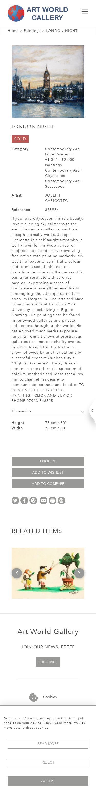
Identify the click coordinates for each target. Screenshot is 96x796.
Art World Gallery (48, 631)
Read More (48, 743)
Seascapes (54, 186)
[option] (50, 573)
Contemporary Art (62, 148)
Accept (48, 781)
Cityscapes (55, 175)
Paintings (32, 30)
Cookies (49, 697)
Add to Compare (48, 483)
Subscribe (47, 662)
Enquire (48, 461)
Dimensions (21, 411)
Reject (48, 762)
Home (13, 30)
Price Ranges (57, 154)
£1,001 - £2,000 (59, 159)
